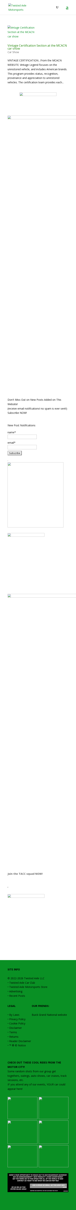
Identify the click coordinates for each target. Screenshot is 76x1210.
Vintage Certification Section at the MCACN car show (37, 47)
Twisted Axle (31, 978)
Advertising (15, 991)
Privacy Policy (17, 1019)
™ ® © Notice (17, 1045)
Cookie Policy (17, 1023)
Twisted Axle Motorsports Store (28, 987)
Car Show (13, 52)
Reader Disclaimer (20, 1041)
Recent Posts (17, 995)
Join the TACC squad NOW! (25, 873)
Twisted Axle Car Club (22, 982)
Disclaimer (15, 1028)
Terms (13, 1032)
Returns (13, 1036)
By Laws (14, 1014)
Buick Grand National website (49, 1014)
